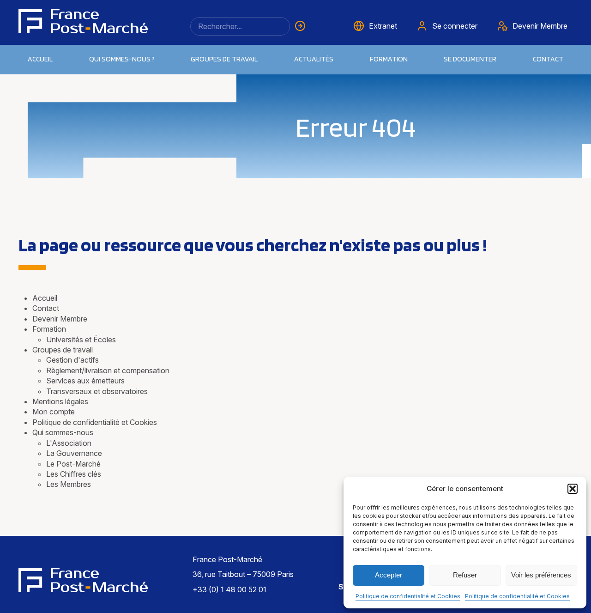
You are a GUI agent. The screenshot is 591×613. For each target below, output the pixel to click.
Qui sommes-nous (62, 432)
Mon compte (53, 411)
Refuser (465, 575)
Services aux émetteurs (85, 380)
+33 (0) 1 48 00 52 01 (229, 589)
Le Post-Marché (73, 463)
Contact (548, 59)
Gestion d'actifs (72, 359)
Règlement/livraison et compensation (107, 370)
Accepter (388, 575)
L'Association (68, 443)
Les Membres (68, 484)
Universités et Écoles (81, 339)
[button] (572, 488)
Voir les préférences (541, 575)
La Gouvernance (74, 453)
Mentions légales (60, 401)
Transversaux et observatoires (97, 391)
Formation (49, 329)
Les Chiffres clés (73, 474)
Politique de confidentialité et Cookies (408, 596)
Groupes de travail (224, 59)
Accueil (40, 59)
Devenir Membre (59, 318)
